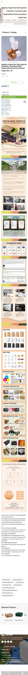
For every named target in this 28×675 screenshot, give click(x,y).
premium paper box (7, 582)
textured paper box (7, 593)
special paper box (17, 579)
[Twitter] (8, 642)
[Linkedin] (5, 642)
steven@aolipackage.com (12, 657)
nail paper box (6, 579)
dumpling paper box (7, 595)
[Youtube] (11, 642)
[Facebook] (2, 642)
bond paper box (6, 585)
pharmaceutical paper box (9, 590)
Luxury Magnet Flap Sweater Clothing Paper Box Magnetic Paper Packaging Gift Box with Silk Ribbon (19, 620)
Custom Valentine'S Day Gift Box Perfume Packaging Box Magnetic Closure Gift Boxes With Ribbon (8, 620)
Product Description (9, 97)
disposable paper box (8, 587)
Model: (4, 92)
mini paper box (18, 585)
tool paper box (20, 582)
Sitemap (20, 669)
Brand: (4, 94)
